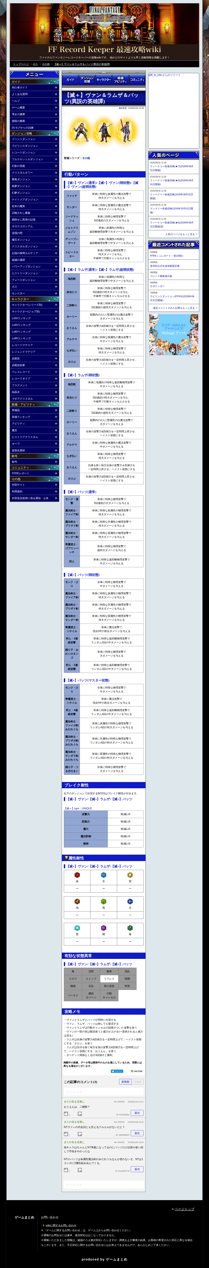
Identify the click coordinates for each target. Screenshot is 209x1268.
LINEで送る (136, 1071)
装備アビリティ (120, 79)
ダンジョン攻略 (87, 79)
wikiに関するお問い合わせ (61, 1225)
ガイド (70, 79)
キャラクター (103, 79)
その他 (86, 158)
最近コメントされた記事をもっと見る (174, 308)
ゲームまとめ (117, 1259)
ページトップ (184, 1209)
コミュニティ (137, 79)
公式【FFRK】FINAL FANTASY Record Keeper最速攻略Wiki (104, 50)
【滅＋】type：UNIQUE (78, 808)
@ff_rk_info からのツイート (164, 75)
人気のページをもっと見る (180, 234)
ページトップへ (156, 364)
